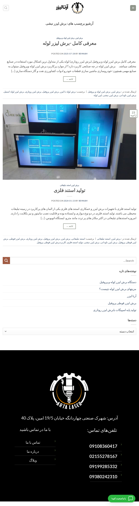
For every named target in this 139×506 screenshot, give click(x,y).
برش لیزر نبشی (110, 95)
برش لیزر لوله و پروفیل (65, 38)
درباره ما (33, 451)
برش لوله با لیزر (68, 91)
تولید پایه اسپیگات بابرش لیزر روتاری (114, 310)
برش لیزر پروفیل (51, 91)
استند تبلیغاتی (65, 185)
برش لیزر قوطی (17, 238)
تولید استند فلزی (69, 190)
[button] (133, 8)
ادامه (69, 79)
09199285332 (103, 466)
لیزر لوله (98, 95)
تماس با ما (33, 442)
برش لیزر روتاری (33, 91)
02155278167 (103, 456)
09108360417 (103, 446)
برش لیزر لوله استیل (14, 91)
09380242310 (103, 476)
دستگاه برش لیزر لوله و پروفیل (118, 282)
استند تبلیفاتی (78, 238)
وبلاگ (33, 460)
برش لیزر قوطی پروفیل (122, 303)
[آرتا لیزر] (69, 8)
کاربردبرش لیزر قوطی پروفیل (51, 242)
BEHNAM (83, 53)
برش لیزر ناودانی (127, 95)
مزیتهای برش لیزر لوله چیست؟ (117, 289)
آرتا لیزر (131, 296)
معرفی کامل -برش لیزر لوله (69, 43)
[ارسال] (6, 260)
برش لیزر (79, 38)
